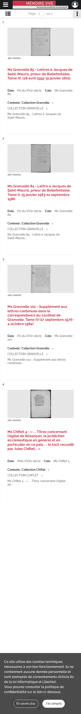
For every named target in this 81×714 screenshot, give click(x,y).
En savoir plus (25, 703)
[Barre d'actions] (77, 13)
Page (32, 13)
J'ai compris (53, 703)
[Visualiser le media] (40, 42)
